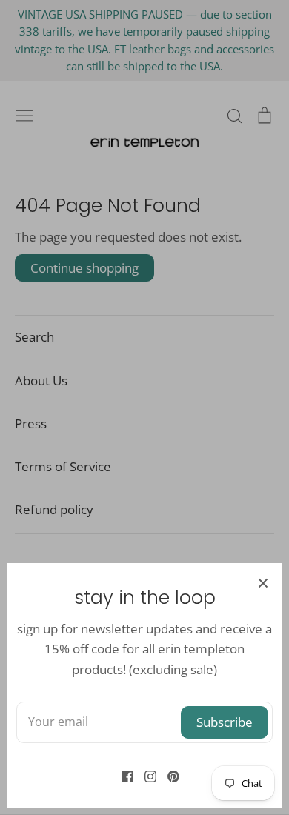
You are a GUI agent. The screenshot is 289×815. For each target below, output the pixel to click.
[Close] (263, 581)
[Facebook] (121, 775)
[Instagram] (144, 775)
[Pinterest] (167, 775)
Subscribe (224, 722)
